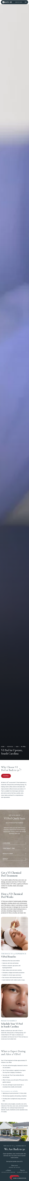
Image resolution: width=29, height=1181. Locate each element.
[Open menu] (25, 2)
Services (10, 746)
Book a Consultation (19, 1178)
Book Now (6, 775)
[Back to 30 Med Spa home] (7, 2)
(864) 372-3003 (18, 2)
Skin (17, 746)
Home (3, 746)
